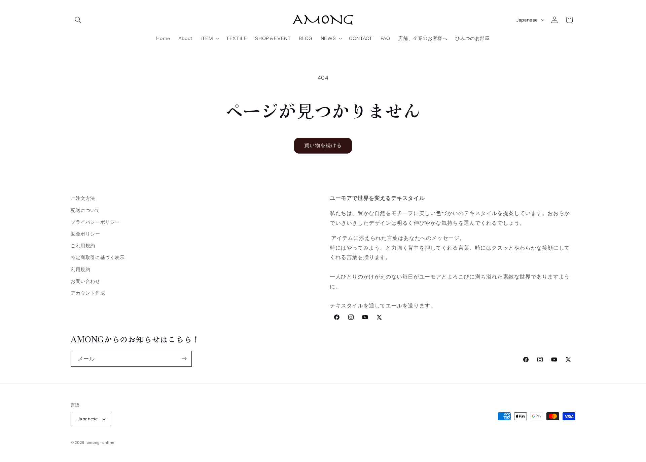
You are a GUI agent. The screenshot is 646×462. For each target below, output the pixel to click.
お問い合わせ (85, 281)
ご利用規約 (83, 245)
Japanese (527, 20)
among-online (100, 442)
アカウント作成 (88, 293)
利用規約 (80, 269)
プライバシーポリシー (95, 222)
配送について (85, 210)
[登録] (184, 359)
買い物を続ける (323, 145)
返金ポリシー (85, 233)
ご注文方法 (83, 198)
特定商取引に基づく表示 (98, 257)
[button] (78, 19)
